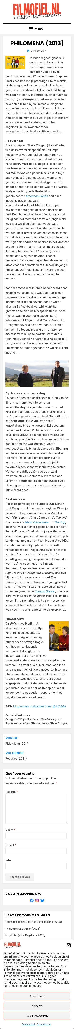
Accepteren (37, 996)
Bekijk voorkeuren (37, 1015)
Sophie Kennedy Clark (17, 723)
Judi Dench (33, 719)
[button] (68, 945)
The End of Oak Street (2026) (22, 928)
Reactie (11, 792)
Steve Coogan (58, 723)
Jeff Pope (20, 719)
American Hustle (37, 196)
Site (8, 860)
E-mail (10, 845)
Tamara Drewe (44, 591)
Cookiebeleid (28, 1024)
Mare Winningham (51, 719)
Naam (10, 830)
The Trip (59, 522)
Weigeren (37, 1006)
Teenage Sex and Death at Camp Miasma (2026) (33, 921)
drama (24, 715)
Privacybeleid (44, 1024)
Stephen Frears (40, 723)
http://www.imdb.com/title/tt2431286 (39, 706)
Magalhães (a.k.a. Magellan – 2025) (25, 935)
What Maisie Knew (37, 522)
